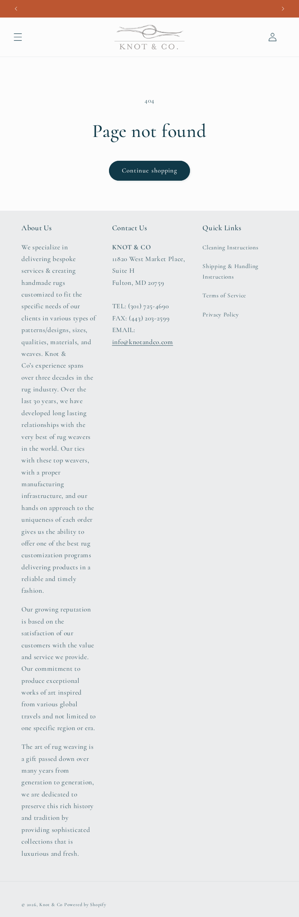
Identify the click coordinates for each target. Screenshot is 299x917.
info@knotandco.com (142, 342)
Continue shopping (150, 170)
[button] (18, 37)
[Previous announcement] (16, 8)
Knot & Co (51, 904)
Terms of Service (224, 295)
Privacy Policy (220, 314)
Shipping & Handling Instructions (230, 271)
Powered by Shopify (85, 904)
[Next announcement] (283, 8)
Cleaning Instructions (230, 247)
